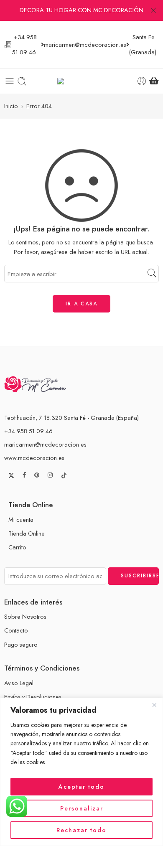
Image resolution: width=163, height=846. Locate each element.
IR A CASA (81, 303)
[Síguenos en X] (11, 475)
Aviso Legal (18, 682)
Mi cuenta (20, 519)
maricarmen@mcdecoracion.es (45, 444)
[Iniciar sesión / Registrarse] (142, 81)
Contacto (16, 630)
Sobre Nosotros (25, 616)
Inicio (11, 106)
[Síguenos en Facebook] (24, 475)
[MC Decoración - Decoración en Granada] (81, 81)
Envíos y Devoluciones (32, 696)
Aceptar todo (81, 786)
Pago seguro (21, 644)
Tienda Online (26, 533)
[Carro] (154, 81)
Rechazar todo (81, 830)
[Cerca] (154, 705)
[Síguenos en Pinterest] (36, 475)
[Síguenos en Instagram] (50, 475)
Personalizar (81, 808)
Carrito (17, 547)
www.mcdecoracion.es (34, 457)
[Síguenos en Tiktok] (64, 475)
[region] (81, 772)
